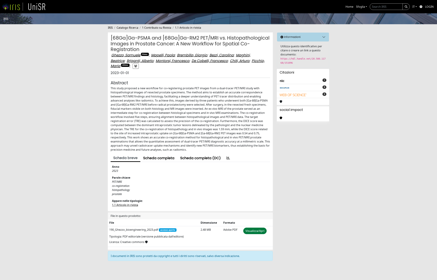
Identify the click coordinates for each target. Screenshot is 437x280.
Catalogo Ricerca (127, 28)
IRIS (110, 28)
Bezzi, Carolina (221, 55)
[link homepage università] (37, 7)
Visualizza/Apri (254, 231)
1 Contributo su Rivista (156, 28)
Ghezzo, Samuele (125, 55)
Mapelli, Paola (163, 55)
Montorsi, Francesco (172, 60)
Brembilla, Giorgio (192, 55)
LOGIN (429, 7)
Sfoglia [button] (360, 7)
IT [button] (413, 7)
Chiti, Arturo (239, 60)
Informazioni (291, 37)
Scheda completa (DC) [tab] (200, 158)
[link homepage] (12, 7)
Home (349, 7)
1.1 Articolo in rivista (188, 28)
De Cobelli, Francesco (210, 60)
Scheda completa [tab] (158, 158)
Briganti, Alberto (140, 60)
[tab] (228, 158)
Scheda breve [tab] (125, 157)
